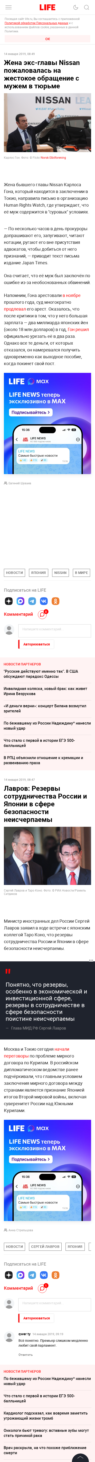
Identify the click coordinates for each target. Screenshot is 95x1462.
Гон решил (78, 329)
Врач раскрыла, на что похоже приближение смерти (45, 1450)
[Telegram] (32, 601)
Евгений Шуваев (20, 483)
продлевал (15, 309)
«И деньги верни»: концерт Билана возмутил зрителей (45, 708)
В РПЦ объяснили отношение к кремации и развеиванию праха (43, 760)
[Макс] (20, 601)
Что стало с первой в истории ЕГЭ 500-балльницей (39, 743)
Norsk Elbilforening (53, 157)
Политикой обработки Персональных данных (36, 23)
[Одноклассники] (55, 601)
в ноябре (72, 295)
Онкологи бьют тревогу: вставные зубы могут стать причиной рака (46, 1433)
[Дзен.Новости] (9, 601)
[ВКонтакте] (44, 601)
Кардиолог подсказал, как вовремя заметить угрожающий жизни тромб (46, 1415)
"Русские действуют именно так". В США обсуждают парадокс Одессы (41, 674)
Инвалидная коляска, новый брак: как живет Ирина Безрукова (45, 691)
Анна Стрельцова (21, 1230)
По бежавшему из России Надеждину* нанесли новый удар (47, 725)
